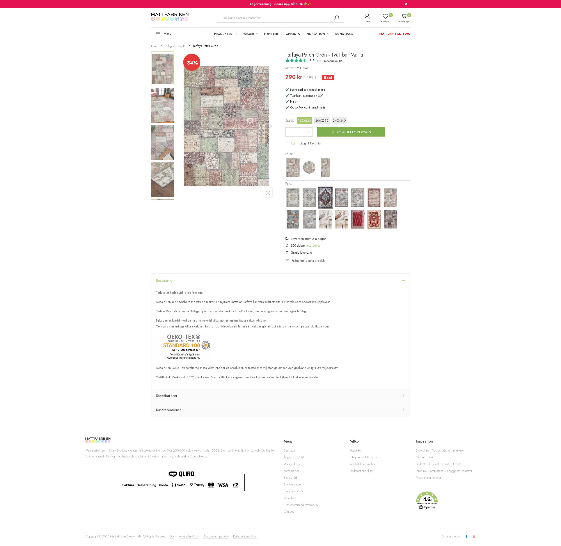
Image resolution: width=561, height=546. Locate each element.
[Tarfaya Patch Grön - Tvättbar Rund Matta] (310, 167)
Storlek (290, 120)
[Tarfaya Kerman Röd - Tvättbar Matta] (326, 197)
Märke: (290, 68)
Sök (172, 536)
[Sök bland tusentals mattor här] (336, 18)
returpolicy (313, 245)
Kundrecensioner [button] (168, 410)
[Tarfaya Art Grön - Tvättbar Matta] (326, 219)
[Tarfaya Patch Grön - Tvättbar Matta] (293, 167)
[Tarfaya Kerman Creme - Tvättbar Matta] (293, 197)
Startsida (289, 450)
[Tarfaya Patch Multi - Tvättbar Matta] (293, 219)
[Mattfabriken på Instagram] (474, 536)
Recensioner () (333, 61)
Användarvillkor (189, 536)
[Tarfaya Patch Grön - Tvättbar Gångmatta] (325, 167)
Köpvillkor (290, 498)
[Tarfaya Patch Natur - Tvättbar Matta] (310, 219)
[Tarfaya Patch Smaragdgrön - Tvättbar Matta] (390, 219)
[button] (270, 126)
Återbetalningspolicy (216, 536)
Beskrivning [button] (164, 280)
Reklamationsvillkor (361, 471)
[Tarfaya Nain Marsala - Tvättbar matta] (374, 197)
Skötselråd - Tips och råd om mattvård (440, 450)
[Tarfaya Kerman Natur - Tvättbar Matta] (310, 197)
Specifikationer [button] (167, 395)
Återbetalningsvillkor (362, 464)
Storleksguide (292, 484)
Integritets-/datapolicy (363, 457)
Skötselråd (290, 477)
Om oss (289, 511)
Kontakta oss (292, 471)
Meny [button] (167, 34)
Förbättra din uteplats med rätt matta (439, 464)
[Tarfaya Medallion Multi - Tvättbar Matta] (342, 197)
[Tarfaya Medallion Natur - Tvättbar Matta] (358, 197)
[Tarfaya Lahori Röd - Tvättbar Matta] (374, 219)
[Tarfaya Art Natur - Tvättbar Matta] (342, 219)
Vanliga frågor (293, 464)
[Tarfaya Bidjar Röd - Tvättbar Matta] (358, 219)
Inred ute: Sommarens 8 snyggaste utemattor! (444, 471)
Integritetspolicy (293, 491)
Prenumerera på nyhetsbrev (301, 505)
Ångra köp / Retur (295, 457)
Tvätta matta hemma (428, 477)
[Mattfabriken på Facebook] (466, 536)
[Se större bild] (267, 192)
